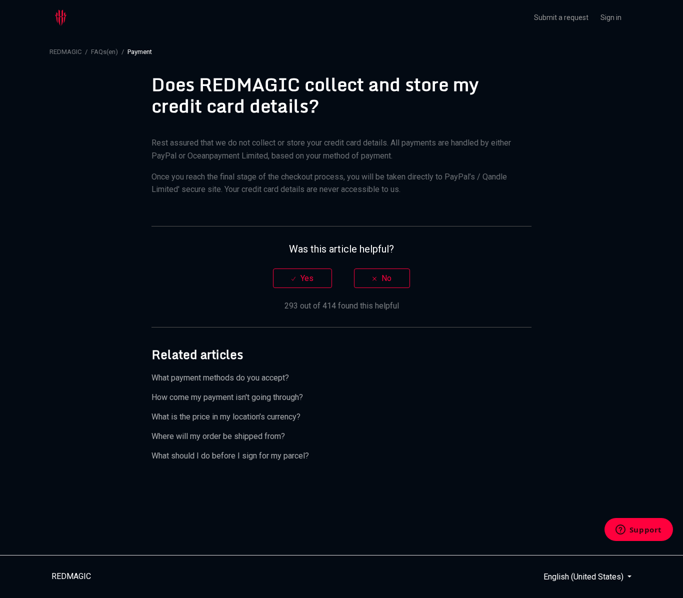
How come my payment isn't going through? (227, 397)
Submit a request (561, 18)
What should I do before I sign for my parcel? (230, 455)
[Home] (61, 17)
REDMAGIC (66, 52)
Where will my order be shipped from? (218, 436)
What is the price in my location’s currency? (226, 417)
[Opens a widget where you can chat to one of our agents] (638, 530)
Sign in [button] (611, 18)
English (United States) (585, 577)
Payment (140, 52)
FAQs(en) (104, 52)
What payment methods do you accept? (220, 377)
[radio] (302, 278)
